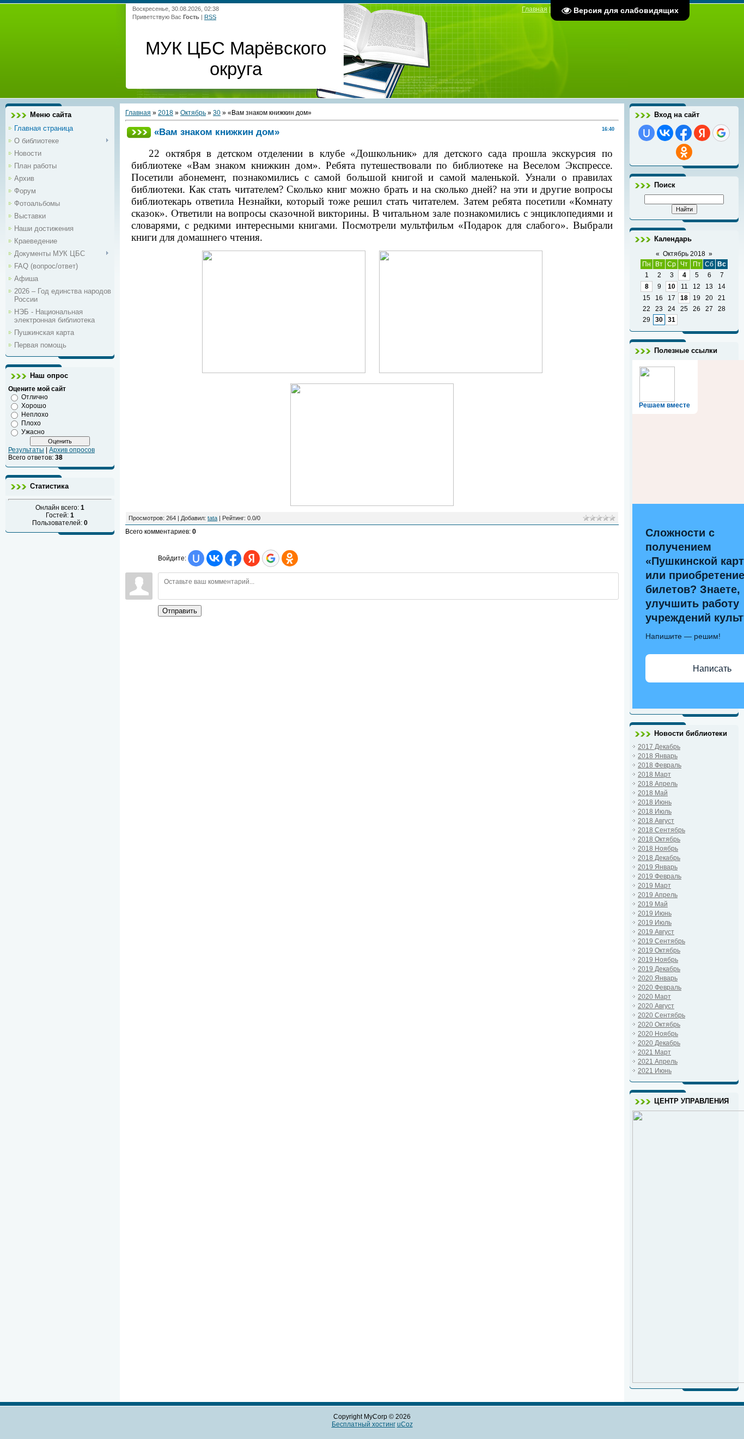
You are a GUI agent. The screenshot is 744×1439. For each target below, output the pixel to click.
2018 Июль (655, 811)
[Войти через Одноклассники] (290, 558)
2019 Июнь (655, 913)
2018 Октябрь (659, 839)
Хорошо (33, 406)
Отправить (179, 611)
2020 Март (654, 997)
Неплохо (34, 414)
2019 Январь (658, 867)
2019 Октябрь (659, 950)
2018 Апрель (658, 784)
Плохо (31, 423)
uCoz (405, 1424)
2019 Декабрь (659, 969)
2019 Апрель (658, 895)
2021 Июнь (655, 1071)
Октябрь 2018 (684, 254)
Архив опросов (72, 450)
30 (217, 113)
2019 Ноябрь (658, 960)
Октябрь (193, 113)
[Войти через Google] (270, 558)
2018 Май (653, 793)
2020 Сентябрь (661, 1015)
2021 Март (654, 1052)
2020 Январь (658, 978)
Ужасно (33, 432)
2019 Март (654, 885)
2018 (165, 113)
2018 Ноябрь (658, 848)
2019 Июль (655, 922)
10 (671, 286)
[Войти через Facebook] (233, 558)
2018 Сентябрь (661, 830)
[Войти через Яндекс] (251, 558)
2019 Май (653, 904)
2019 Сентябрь (661, 941)
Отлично (34, 397)
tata (212, 518)
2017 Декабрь (659, 747)
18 (684, 298)
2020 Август (656, 1006)
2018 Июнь (655, 802)
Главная (534, 9)
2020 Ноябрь (658, 1034)
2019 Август (656, 932)
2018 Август (656, 821)
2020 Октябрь (659, 1024)
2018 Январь (658, 756)
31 (671, 320)
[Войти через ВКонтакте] (214, 558)
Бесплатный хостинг (363, 1424)
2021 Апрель (658, 1061)
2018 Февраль (659, 765)
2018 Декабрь (659, 858)
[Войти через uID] (196, 558)
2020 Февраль (659, 987)
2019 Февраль (659, 876)
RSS (210, 17)
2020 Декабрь (659, 1043)
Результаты (26, 450)
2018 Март (654, 774)
